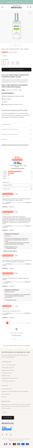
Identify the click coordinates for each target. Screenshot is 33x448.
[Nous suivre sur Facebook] (2, 434)
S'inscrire (8, 417)
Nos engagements (7, 388)
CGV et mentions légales (8, 365)
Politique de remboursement (10, 378)
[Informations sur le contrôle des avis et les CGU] (25, 165)
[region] (16, 332)
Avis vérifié (6, 196)
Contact (4, 397)
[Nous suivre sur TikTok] (11, 434)
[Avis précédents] (4, 322)
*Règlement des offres (8, 370)
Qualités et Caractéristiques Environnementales (15, 145)
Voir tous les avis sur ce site (17, 168)
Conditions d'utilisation (8, 381)
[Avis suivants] (30, 323)
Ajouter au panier (16, 69)
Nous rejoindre (6, 394)
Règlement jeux (6, 375)
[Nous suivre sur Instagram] (6, 434)
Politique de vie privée (8, 367)
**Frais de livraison (7, 373)
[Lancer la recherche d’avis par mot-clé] (31, 189)
